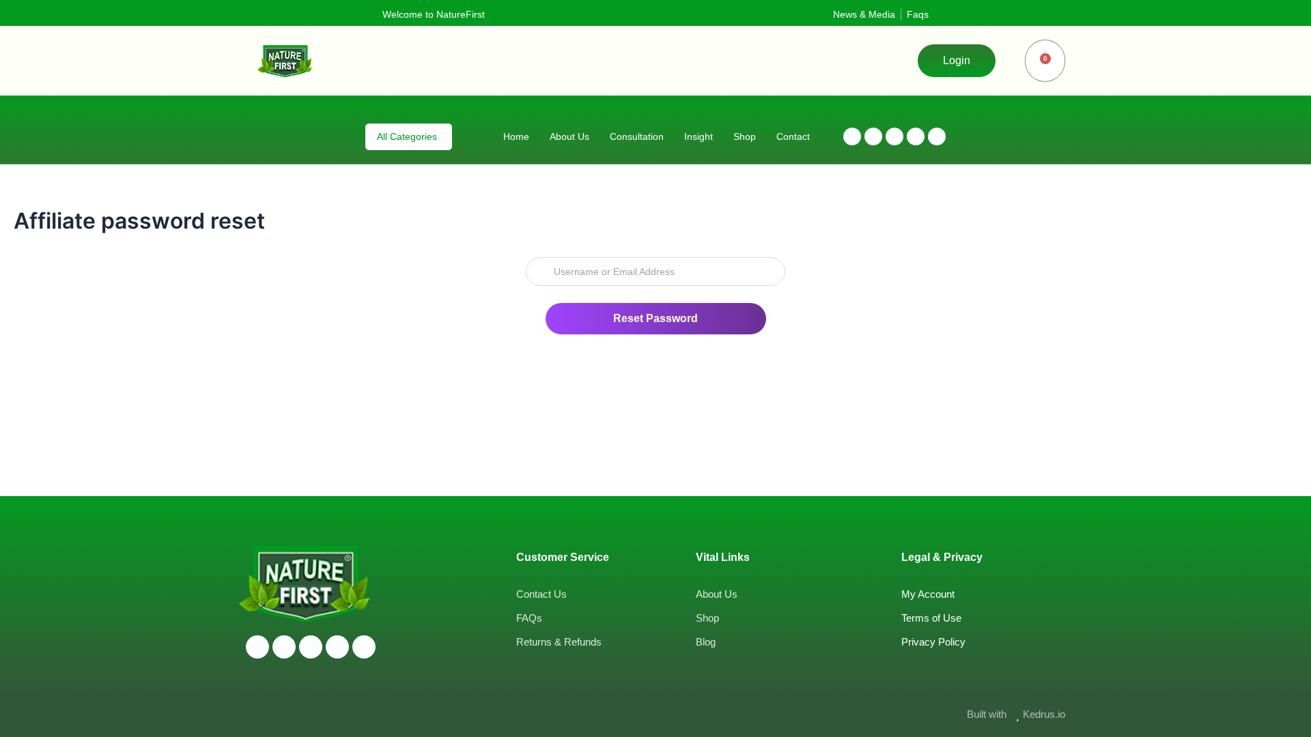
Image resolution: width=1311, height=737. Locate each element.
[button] (957, 60)
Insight (698, 136)
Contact (793, 136)
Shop (744, 136)
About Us (569, 136)
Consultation (637, 136)
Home (516, 136)
